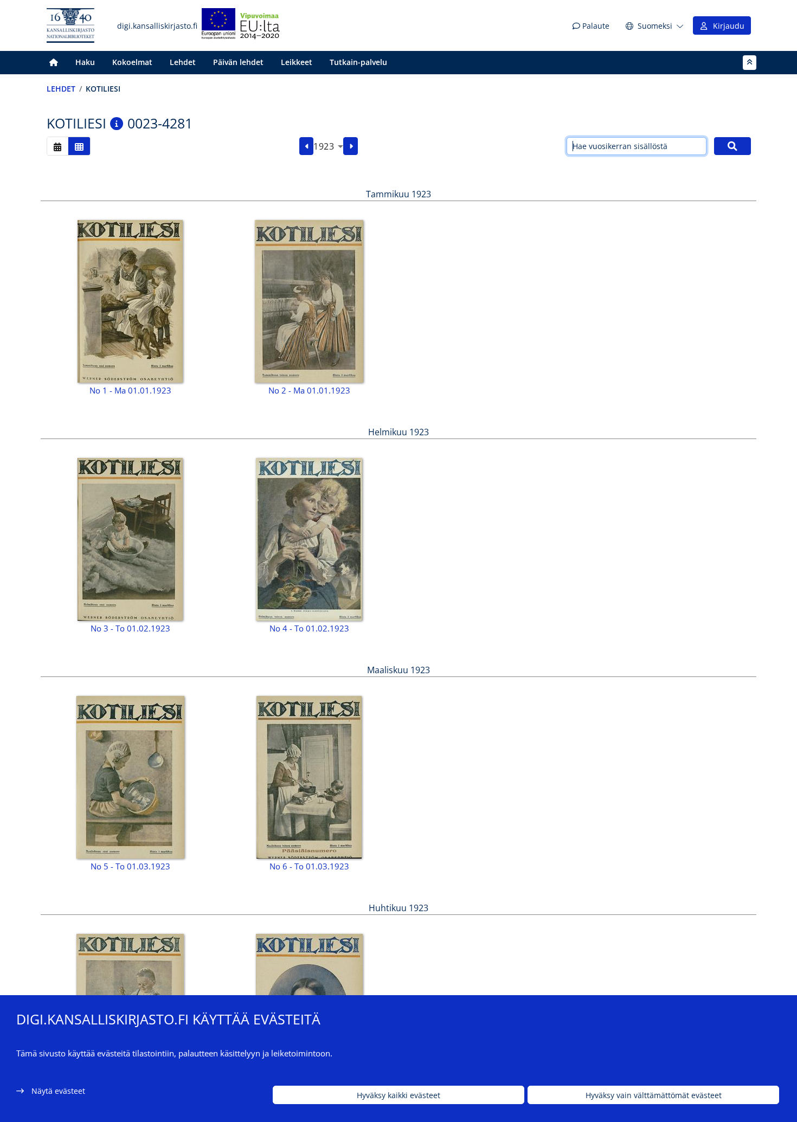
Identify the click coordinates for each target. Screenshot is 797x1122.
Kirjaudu (726, 26)
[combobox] (328, 146)
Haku (85, 62)
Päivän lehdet (238, 62)
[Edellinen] (306, 146)
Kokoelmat (132, 62)
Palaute (594, 26)
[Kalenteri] (57, 146)
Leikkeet (296, 62)
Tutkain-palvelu (358, 62)
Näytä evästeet (58, 1091)
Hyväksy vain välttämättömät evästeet (654, 1095)
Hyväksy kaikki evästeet (398, 1095)
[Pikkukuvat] (79, 146)
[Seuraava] (350, 146)
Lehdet (183, 62)
